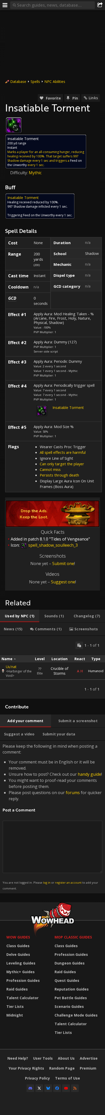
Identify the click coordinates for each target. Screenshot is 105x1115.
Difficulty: (19, 173)
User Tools (43, 1058)
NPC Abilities (54, 81)
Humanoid (95, 671)
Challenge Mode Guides (76, 1015)
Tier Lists (15, 1006)
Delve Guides (18, 954)
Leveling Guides (20, 963)
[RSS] (75, 1088)
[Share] (100, 5)
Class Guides (18, 945)
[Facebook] (57, 1088)
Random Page (62, 1068)
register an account (68, 882)
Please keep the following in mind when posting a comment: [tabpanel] (52, 816)
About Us (66, 1058)
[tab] (19, 616)
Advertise (89, 1058)
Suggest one (63, 582)
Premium (88, 1068)
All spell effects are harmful (63, 452)
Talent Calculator (22, 997)
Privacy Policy (37, 1078)
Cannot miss (50, 469)
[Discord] (30, 1088)
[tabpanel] (52, 667)
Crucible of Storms (59, 671)
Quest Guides (67, 980)
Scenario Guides (69, 1006)
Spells (35, 81)
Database (18, 81)
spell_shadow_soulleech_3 (52, 545)
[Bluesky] (48, 1088)
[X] (39, 1088)
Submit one (63, 563)
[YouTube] (66, 1088)
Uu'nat (11, 666)
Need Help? (17, 1058)
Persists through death (59, 475)
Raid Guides (17, 989)
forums (73, 792)
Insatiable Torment (68, 407)
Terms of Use (67, 1078)
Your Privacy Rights (26, 1068)
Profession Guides (23, 980)
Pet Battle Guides (71, 997)
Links (93, 97)
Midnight (14, 1015)
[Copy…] (79, 645)
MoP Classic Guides (73, 937)
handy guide (89, 774)
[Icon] (14, 125)
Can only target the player (62, 463)
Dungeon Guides (70, 963)
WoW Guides (18, 937)
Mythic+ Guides (20, 971)
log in (46, 882)
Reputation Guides (72, 989)
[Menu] (5, 5)
